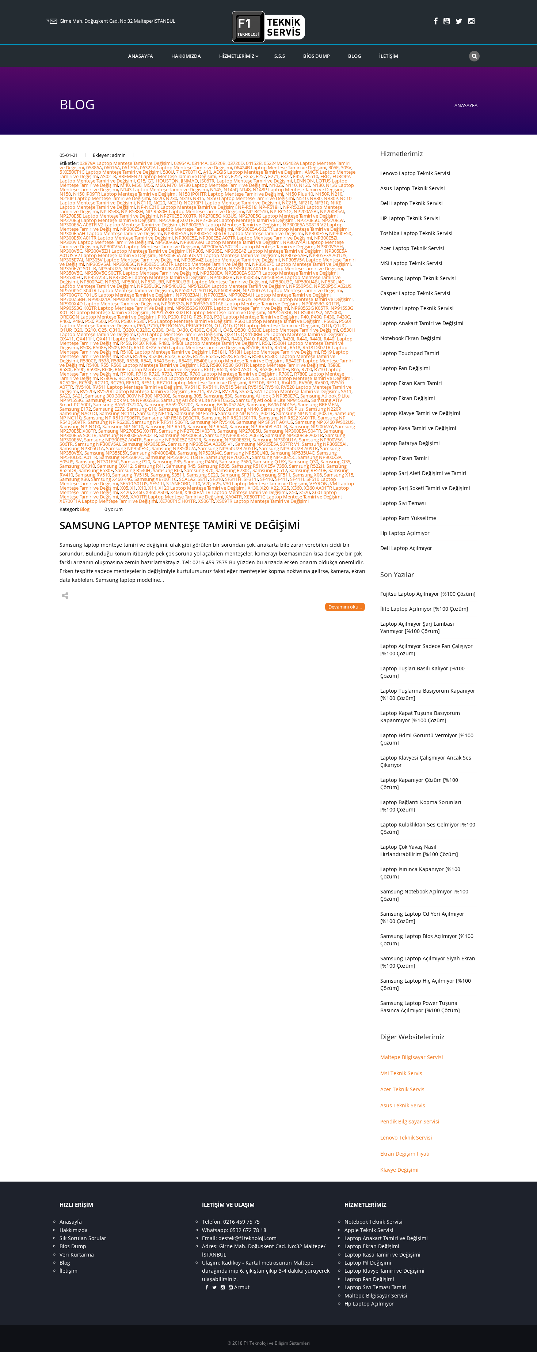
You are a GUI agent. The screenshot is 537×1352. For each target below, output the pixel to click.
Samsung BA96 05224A (219, 404)
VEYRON (318, 483)
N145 (215, 189)
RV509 (321, 382)
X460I (176, 492)
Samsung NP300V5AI (97, 444)
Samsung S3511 (167, 474)
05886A (94, 167)
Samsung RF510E (307, 470)
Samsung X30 (74, 479)
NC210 (174, 202)
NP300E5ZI (326, 237)
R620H (282, 369)
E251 (236, 176)
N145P (230, 189)
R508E (99, 347)
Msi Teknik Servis (401, 1073)
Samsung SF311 (237, 474)
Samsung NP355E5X (106, 452)
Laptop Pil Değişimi (367, 1262)
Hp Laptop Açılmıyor (405, 533)
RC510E (142, 378)
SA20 (65, 395)
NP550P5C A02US (332, 286)
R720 (154, 373)
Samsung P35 (167, 461)
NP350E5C (124, 264)
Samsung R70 (198, 470)
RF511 (148, 382)
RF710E (256, 382)
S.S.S (279, 56)
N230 (171, 198)
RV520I (87, 391)
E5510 (311, 176)
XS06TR (206, 501)
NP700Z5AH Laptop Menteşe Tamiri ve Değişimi (279, 294)
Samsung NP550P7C (121, 457)
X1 (133, 488)
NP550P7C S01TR (193, 290)
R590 (79, 369)
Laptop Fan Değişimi (405, 368)
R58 (204, 365)
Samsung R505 (213, 466)
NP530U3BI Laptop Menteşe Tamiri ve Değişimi (216, 281)
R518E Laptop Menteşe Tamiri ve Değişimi (165, 352)
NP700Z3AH (189, 294)
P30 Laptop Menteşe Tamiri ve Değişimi (256, 316)
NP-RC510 (257, 211)
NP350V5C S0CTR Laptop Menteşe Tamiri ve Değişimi (141, 273)
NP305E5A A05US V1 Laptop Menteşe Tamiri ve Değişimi (219, 255)
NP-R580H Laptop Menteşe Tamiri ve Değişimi (194, 211)
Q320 (128, 330)
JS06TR (207, 180)
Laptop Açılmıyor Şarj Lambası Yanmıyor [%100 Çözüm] (417, 627)
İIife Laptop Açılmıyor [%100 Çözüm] (424, 608)
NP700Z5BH (72, 299)
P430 (329, 316)
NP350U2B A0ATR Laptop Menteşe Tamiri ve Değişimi (286, 268)
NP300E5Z (186, 237)
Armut (238, 1287)
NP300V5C (71, 251)
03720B (217, 163)
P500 (100, 321)
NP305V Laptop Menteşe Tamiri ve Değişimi (132, 259)
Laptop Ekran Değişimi (407, 398)
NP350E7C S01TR (78, 268)
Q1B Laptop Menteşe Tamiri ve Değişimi (276, 325)
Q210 (90, 330)
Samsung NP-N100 (80, 426)
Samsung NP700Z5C (274, 457)
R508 (85, 347)
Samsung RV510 (92, 474)
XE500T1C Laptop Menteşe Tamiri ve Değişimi (293, 496)
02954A (182, 163)
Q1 (217, 325)
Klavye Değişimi (399, 1169)
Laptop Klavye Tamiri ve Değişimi (420, 413)
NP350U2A (109, 268)
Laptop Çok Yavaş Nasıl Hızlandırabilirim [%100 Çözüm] (419, 850)
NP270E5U (308, 220)
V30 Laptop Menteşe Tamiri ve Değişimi (265, 483)
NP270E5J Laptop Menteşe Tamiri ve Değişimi (108, 220)
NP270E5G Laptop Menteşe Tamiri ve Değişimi (288, 215)
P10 (162, 316)
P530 (126, 321)
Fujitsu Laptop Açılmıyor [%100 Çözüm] (428, 593)
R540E (185, 360)
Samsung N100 (207, 409)
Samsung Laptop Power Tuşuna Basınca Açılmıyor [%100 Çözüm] (420, 1006)
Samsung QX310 (77, 466)
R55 (104, 365)
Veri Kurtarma (77, 1254)
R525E (212, 356)
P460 (65, 321)
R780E (285, 373)
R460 (138, 343)
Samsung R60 (167, 470)
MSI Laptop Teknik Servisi (411, 263)
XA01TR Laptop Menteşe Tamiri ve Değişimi (176, 496)
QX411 (67, 338)
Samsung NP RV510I (212, 422)
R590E (93, 369)
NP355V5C (95, 277)
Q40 (169, 330)
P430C (343, 316)
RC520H (68, 382)
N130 (318, 185)
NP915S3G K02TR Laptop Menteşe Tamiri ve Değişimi (208, 312)
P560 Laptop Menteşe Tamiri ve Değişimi (278, 321)
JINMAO (189, 180)
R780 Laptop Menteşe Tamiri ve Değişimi (233, 373)
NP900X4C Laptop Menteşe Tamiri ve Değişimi (303, 299)
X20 (264, 488)
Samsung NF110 (154, 413)
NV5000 (332, 312)
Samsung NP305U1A (82, 448)
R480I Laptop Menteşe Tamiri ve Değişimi (215, 343)
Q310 (114, 330)
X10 (142, 488)
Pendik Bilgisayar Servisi (409, 1121)
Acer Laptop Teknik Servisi (412, 248)
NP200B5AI (332, 211)
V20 (206, 483)
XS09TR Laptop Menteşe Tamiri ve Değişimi (262, 501)
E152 (223, 176)
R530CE (88, 360)
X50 (293, 492)
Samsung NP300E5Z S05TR (172, 439)
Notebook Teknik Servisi (373, 1221)
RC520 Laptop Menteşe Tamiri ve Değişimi (306, 378)
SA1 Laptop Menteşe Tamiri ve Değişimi (296, 391)
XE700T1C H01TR (177, 501)
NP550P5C (300, 286)
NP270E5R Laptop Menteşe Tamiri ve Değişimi (245, 220)
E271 (273, 176)
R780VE (108, 378)
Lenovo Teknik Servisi (406, 1137)
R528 (226, 356)
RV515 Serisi (233, 387)
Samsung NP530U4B (246, 452)
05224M (272, 163)
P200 (173, 316)
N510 (302, 198)
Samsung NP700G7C (228, 457)
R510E (252, 347)
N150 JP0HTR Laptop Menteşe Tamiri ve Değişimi (231, 194)
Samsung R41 (149, 466)
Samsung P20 (135, 461)
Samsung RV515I (130, 474)
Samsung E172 (75, 409)
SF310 (216, 479)
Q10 (227, 325)
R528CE (242, 356)
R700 (306, 369)
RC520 (252, 378)
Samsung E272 (109, 409)
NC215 (289, 202)
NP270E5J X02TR (176, 220)
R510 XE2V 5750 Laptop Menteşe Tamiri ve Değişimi (189, 347)
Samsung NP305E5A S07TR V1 (267, 444)
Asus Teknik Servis (402, 1105)
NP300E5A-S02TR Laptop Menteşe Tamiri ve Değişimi (292, 229)
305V (346, 167)
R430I (288, 338)
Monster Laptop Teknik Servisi (417, 308)
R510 (126, 347)
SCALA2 (187, 479)
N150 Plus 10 (299, 194)
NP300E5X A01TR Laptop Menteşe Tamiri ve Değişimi (116, 237)
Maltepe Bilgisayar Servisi (411, 1057)
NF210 (305, 202)
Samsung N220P (323, 409)
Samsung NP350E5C (127, 448)
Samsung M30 (174, 409)
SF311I (251, 479)
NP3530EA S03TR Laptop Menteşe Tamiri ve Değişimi (281, 273)
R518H (219, 352)
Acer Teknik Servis (402, 1089)
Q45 (227, 330)
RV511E (192, 387)
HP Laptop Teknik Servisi (410, 218)
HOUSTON (167, 180)
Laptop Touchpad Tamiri (409, 353)
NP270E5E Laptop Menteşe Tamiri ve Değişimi (109, 215)
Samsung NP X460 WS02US (324, 422)
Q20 (77, 330)
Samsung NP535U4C (292, 452)
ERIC (325, 176)
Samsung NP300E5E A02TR (294, 435)
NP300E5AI (176, 233)
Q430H (213, 330)
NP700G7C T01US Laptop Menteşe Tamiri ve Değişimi (117, 294)
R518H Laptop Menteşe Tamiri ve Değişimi (273, 352)
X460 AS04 (157, 492)
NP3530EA (211, 273)
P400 (316, 316)
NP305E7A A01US (327, 255)
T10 (196, 483)
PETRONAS (172, 325)
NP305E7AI (71, 259)
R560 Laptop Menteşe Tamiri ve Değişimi (154, 365)
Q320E (143, 330)
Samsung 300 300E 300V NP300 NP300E (127, 395)
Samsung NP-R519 (165, 426)
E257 (261, 176)
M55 (148, 185)
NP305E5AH (294, 255)
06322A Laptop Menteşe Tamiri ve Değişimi (186, 167)
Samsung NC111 (117, 413)
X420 (125, 492)
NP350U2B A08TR (207, 268)
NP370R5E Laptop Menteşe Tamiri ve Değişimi (158, 277)
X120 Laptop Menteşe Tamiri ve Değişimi (202, 488)
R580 (215, 365)
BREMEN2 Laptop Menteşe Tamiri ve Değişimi (167, 176)
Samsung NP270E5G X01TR (127, 431)
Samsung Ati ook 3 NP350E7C (266, 395)
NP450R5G (247, 277)
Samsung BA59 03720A (117, 404)
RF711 (272, 382)
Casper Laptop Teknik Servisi (415, 293)
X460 (138, 492)
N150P (322, 194)
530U (168, 172)
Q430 (182, 330)
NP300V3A (166, 242)
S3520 (245, 391)
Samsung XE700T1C (155, 479)
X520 (304, 492)
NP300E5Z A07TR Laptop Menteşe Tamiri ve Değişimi (255, 237)
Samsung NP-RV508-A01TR (258, 426)
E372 (286, 176)
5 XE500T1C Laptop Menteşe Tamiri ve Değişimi (110, 172)
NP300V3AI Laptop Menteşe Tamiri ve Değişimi (230, 242)
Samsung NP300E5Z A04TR (113, 439)
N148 (245, 189)
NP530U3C (280, 281)
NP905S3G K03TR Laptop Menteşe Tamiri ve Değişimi (232, 308)
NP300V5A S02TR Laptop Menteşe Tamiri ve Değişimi (258, 246)
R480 (164, 343)
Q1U (326, 325)
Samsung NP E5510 (195, 413)
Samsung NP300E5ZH (226, 439)
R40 (225, 338)
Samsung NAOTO (78, 413)
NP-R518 (247, 207)
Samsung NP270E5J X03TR (187, 431)
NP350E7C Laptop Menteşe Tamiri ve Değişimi (301, 264)
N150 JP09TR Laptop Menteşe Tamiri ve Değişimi (124, 194)
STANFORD (178, 483)
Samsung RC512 (269, 470)
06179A (130, 167)
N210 (336, 194)
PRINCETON (199, 325)
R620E (266, 369)
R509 (113, 347)
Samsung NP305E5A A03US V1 (200, 444)
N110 (291, 185)
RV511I (210, 387)
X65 (124, 496)
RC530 (85, 382)
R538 (103, 360)
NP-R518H (270, 207)
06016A (112, 167)
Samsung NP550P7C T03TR (174, 457)
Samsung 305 (186, 395)
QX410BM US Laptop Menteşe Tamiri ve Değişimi (293, 334)
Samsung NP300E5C (181, 435)
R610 (209, 369)
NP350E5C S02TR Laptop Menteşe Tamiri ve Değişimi (193, 264)
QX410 (231, 334)
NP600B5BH (227, 290)
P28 (208, 316)
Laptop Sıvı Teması (403, 503)
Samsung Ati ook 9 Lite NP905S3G (122, 400)
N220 (158, 198)
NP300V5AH (330, 246)
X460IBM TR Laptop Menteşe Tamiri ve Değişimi (235, 492)
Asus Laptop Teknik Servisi (412, 188)
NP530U (130, 281)
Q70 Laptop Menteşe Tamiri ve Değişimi (179, 334)
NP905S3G (172, 303)
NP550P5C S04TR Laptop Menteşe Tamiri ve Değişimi (116, 290)
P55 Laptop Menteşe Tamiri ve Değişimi (190, 321)
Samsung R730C (233, 470)
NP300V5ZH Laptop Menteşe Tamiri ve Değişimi (135, 251)
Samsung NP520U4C (200, 452)
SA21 (77, 395)
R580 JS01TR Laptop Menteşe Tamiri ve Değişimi (274, 365)
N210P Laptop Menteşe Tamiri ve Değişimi (105, 198)
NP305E (213, 251)
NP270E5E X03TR (178, 215)
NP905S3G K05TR (309, 308)
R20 (205, 338)
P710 (152, 325)
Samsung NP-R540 (207, 426)
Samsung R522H (306, 466)
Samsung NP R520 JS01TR (229, 417)
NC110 (144, 202)
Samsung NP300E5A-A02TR (128, 435)
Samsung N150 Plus (282, 409)
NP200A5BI (306, 211)
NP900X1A (99, 299)
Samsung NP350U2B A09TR (288, 448)
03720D (236, 163)
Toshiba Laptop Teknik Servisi (416, 233)
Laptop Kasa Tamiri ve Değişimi (418, 428)
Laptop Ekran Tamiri (404, 458)
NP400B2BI (222, 277)
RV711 (197, 391)
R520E (139, 356)
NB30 (315, 198)
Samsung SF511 (273, 474)
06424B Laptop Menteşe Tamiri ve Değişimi (280, 167)
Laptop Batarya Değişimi (410, 443)
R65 (295, 369)
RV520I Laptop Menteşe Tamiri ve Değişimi (142, 391)
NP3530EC (71, 277)
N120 (304, 185)
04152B (254, 163)
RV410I (289, 382)
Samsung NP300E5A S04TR (292, 431)
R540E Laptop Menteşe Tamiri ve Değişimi (238, 360)
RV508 (305, 382)
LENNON (304, 180)
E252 (248, 176)
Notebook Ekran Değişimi (411, 338)
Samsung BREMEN (318, 404)
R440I (315, 338)
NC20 (159, 202)
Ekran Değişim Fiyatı (405, 1153)
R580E (333, 365)
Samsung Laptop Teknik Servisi (418, 278)
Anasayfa (140, 56)
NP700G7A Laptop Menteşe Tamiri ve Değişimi (292, 290)
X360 (296, 488)
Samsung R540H (133, 470)
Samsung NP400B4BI (152, 452)
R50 (266, 343)
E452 (298, 176)
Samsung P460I (200, 461)
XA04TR (233, 496)
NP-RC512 (281, 211)
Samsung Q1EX (269, 461)
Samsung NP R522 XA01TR (287, 417)
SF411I (297, 479)
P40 (305, 316)
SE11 (203, 479)
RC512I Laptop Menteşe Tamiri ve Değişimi (198, 378)
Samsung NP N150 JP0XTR (304, 413)
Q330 (157, 330)
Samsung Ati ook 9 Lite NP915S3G (272, 400)
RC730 (117, 382)
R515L (280, 347)
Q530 (239, 330)
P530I (140, 321)
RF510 (132, 382)
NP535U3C (148, 286)
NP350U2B (134, 268)
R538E (117, 360)
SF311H (233, 479)
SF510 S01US (134, 483)
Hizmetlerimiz (236, 56)
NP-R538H (132, 211)
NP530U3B (152, 281)
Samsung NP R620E (109, 422)
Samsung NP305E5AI (324, 444)
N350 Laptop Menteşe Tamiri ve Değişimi (250, 198)
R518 (295, 347)
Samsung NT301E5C (97, 461)
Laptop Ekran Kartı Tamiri (411, 383)
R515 (267, 347)
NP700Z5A (215, 294)
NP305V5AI (98, 264)
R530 (257, 356)
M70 (171, 185)
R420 (262, 338)
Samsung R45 (180, 466)
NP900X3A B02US (232, 299)
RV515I (255, 387)
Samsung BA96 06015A (271, 404)
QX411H (85, 338)
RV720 (213, 391)
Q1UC (339, 325)
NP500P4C (91, 281)
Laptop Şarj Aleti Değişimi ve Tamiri (423, 473)
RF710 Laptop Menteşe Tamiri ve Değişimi (201, 382)
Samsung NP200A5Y (311, 426)
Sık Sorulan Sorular (83, 1238)
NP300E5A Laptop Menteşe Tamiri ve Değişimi (231, 224)
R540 (146, 360)
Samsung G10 (141, 409)
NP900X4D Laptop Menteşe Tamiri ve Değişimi (109, 303)
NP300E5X (340, 233)
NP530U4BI (306, 281)
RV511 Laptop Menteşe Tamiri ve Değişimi (137, 387)
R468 (151, 343)
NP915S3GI (279, 312)
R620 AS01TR (243, 369)
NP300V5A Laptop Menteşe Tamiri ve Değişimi (149, 246)
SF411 (281, 479)
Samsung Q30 (303, 461)
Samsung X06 (307, 474)
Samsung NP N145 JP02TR (246, 413)
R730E (180, 373)
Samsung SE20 (202, 474)
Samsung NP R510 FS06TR (112, 417)
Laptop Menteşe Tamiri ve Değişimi (254, 180)
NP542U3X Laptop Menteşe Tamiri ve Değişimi (237, 286)
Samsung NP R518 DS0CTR (170, 417)
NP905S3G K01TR (320, 303)
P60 (141, 325)
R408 (236, 338)
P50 (89, 321)
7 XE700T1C (188, 172)
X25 (285, 488)
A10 (207, 172)
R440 (302, 338)
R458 (125, 343)
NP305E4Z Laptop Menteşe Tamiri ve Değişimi (273, 251)
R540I (92, 365)
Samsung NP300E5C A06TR (234, 435)
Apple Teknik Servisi (368, 1230)
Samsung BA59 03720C (168, 404)
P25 (198, 316)
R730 (166, 373)
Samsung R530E (96, 470)
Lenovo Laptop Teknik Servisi (415, 173)
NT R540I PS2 (308, 312)
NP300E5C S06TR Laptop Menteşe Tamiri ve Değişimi (246, 233)
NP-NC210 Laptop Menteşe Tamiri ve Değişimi (186, 207)
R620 (222, 369)
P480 (77, 321)
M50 (136, 185)
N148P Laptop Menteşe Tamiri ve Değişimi (298, 189)
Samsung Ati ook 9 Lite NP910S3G (197, 400)
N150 (65, 194)
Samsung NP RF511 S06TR (160, 422)
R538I (132, 360)
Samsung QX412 (115, 466)
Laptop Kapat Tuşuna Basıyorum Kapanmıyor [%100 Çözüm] (420, 716)
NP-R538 (109, 211)
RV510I (82, 387)
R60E (107, 369)
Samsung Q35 (335, 461)
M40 (125, 185)
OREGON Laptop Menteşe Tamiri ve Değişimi (108, 316)
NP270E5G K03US (217, 215)
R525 (198, 356)
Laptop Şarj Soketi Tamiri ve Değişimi (425, 488)
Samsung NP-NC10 (122, 426)
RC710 (101, 382)
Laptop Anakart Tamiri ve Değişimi (422, 323)
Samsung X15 (338, 474)
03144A (199, 163)
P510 (113, 321)
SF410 (266, 479)
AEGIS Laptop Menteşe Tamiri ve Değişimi (257, 172)
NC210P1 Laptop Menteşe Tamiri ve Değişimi (232, 202)
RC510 (125, 378)
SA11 (346, 391)
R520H (155, 356)
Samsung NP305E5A (144, 444)
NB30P (331, 198)
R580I (66, 369)
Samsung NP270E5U (239, 431)
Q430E (197, 330)
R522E (184, 356)
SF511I (157, 483)
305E (333, 167)
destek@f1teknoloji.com (247, 1238)
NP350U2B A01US (168, 268)
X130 (253, 488)
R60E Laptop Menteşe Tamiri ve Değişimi (158, 369)
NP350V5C (71, 273)
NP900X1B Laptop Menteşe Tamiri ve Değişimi (162, 299)
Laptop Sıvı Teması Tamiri (375, 1287)
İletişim (388, 56)
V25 (217, 483)
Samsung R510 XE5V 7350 (259, 466)
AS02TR (108, 176)
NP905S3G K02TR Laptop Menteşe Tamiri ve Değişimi (116, 308)
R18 (194, 338)
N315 (198, 198)
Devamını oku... (345, 607)
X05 (124, 488)
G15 (141, 180)
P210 (186, 316)
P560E (330, 321)
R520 (125, 356)
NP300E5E (316, 233)
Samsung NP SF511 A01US (264, 422)
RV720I (229, 391)
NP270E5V (332, 220)
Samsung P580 (235, 461)
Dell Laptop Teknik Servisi (411, 203)
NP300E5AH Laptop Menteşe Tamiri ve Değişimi (111, 233)
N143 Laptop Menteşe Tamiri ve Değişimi (164, 189)
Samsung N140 (242, 409)
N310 (185, 198)
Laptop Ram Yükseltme (408, 518)
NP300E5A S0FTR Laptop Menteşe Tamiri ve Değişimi (176, 229)
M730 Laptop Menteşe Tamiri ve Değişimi (223, 185)
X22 (275, 488)
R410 (249, 338)
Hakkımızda (186, 56)
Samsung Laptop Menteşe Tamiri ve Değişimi (180, 525)
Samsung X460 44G (111, 479)
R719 (141, 373)
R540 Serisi (164, 360)
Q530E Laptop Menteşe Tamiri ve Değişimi (293, 330)
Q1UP (66, 330)
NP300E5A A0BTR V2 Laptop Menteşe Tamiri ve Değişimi (120, 224)
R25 (215, 338)
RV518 (272, 387)
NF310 (321, 202)
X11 (152, 488)
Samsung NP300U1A (274, 439)
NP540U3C (173, 286)
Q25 (102, 330)
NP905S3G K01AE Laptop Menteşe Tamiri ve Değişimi (243, 303)
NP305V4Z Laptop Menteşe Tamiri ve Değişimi (230, 259)
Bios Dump (316, 56)
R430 (275, 338)
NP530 (112, 281)
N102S (276, 185)
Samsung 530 (217, 395)
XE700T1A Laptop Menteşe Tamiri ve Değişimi (108, 501)
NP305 (196, 251)
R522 (170, 356)
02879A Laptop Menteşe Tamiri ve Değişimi (126, 163)
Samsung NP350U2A (174, 448)
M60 (160, 185)
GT (150, 180)
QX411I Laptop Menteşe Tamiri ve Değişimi (142, 338)
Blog (354, 56)
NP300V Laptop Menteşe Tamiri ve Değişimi (106, 242)
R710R (127, 373)
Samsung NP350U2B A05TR (227, 448)
